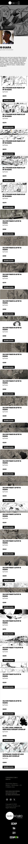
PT (18, 2)
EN (18, 3)
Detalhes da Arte (9, 100)
